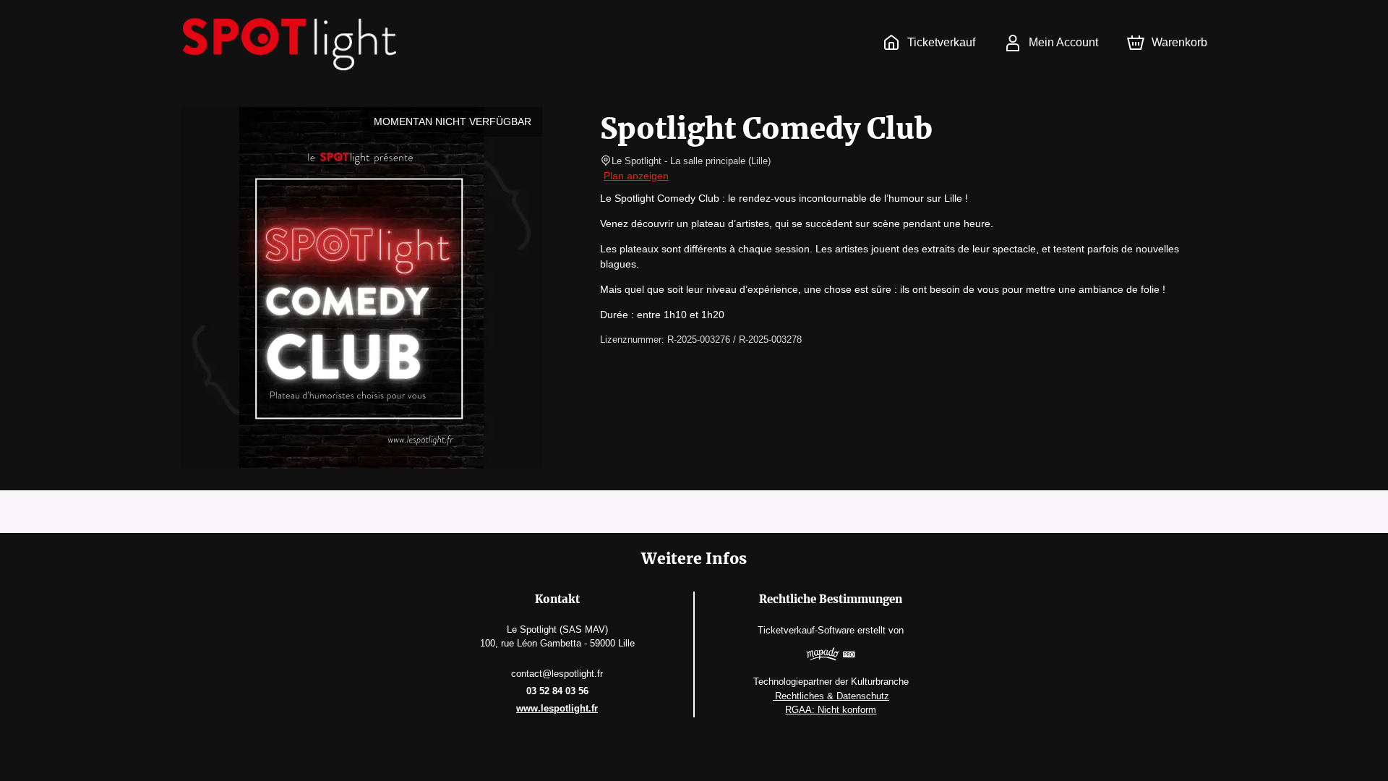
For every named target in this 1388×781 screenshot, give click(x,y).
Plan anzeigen (636, 176)
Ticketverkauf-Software (806, 630)
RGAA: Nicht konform (830, 709)
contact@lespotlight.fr (557, 673)
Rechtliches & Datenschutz (831, 696)
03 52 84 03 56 (557, 691)
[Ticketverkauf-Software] (831, 656)
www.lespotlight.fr (557, 708)
